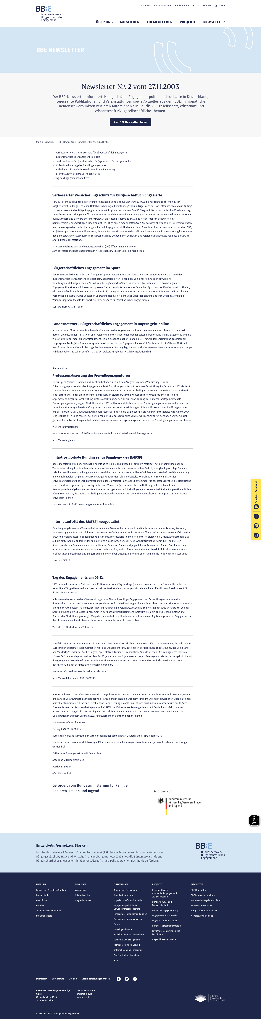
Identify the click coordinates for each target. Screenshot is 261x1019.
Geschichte (41, 900)
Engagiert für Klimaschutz (164, 920)
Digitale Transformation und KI (128, 900)
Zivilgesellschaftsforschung (127, 955)
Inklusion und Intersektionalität (129, 934)
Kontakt (207, 5)
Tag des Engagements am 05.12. (72, 178)
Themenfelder (159, 22)
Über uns (104, 22)
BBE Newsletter (66, 142)
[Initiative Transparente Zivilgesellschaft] (210, 998)
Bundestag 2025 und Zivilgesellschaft (162, 904)
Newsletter (214, 22)
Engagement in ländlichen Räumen (130, 914)
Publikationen (181, 5)
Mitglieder (129, 22)
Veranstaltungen (162, 5)
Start (38, 142)
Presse (195, 5)
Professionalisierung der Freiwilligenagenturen (80, 165)
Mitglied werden (82, 895)
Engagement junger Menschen (128, 919)
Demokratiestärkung (123, 895)
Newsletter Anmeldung (202, 916)
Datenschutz (58, 979)
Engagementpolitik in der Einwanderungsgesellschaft (127, 907)
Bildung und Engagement (125, 890)
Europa (117, 924)
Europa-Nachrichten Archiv (204, 910)
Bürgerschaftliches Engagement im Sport (77, 156)
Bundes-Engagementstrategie (166, 926)
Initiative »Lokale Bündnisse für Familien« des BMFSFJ (85, 169)
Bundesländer (43, 895)
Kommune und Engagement (127, 939)
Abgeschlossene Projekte (164, 939)
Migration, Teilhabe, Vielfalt (127, 945)
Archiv (116, 960)
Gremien (40, 905)
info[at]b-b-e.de (84, 994)
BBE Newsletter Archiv (201, 905)
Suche (222, 5)
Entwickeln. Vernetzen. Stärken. (51, 890)
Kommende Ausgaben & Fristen (206, 900)
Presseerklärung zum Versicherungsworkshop (79, 246)
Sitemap (73, 979)
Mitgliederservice (83, 900)
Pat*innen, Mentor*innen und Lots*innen (166, 933)
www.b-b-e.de (83, 997)
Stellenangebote (44, 916)
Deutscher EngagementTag (165, 910)
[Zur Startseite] (49, 13)
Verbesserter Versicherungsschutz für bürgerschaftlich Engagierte (91, 152)
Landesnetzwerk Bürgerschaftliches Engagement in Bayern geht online (93, 161)
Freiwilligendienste (123, 929)
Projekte (188, 22)
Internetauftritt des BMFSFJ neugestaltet (77, 173)
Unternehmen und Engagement (128, 950)
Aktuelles (146, 5)
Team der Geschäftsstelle (48, 910)
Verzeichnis (80, 890)
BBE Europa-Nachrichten (203, 895)
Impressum (41, 979)
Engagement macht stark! (164, 915)
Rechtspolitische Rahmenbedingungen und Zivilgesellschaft (164, 893)
